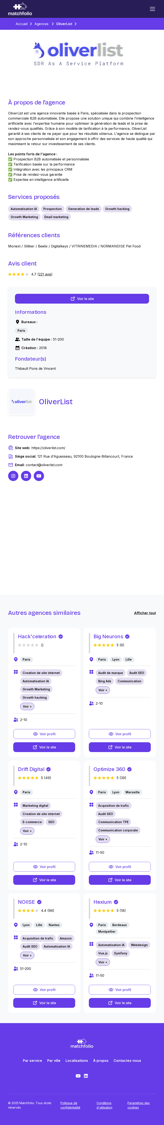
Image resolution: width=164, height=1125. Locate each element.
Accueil (22, 24)
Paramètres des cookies (138, 1105)
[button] (151, 9)
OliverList (64, 24)
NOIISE (26, 902)
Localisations (77, 1060)
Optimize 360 (109, 769)
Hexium (103, 902)
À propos (100, 1060)
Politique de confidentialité (70, 1105)
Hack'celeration (37, 636)
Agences (41, 24)
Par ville (53, 1060)
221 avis (45, 274)
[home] (20, 9)
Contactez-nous (127, 1060)
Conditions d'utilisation (104, 1105)
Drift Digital (31, 769)
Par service (32, 1060)
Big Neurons (108, 636)
